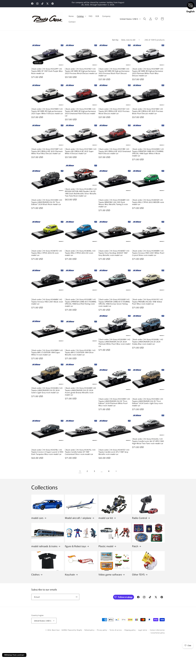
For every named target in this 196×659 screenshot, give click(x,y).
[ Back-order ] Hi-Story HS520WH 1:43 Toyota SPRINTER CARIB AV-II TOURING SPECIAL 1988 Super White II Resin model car (148, 152)
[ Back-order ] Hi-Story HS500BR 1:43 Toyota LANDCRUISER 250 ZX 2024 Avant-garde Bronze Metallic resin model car (80, 391)
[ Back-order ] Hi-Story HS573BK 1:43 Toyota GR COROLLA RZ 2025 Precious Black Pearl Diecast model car (147, 111)
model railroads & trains (44, 546)
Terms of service (116, 630)
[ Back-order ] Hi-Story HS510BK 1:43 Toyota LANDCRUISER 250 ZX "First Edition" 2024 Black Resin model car (46, 202)
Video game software (110, 574)
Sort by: (115, 39)
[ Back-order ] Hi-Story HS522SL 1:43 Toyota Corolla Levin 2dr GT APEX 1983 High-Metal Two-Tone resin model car (148, 441)
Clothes (35, 574)
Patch (135, 546)
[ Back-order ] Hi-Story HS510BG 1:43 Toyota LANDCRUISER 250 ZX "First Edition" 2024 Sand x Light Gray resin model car (147, 402)
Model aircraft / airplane (78, 517)
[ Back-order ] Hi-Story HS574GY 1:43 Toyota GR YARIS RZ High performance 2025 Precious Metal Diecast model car (81, 71)
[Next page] (116, 471)
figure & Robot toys (75, 546)
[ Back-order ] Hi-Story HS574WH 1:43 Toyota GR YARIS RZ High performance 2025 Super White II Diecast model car (47, 111)
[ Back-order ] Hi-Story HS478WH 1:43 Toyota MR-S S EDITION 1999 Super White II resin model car (47, 352)
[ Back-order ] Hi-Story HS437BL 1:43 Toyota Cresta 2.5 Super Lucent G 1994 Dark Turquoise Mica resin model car (47, 452)
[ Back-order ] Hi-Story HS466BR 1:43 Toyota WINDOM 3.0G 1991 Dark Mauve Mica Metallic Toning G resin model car (114, 203)
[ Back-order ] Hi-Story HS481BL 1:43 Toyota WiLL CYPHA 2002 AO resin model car (80, 253)
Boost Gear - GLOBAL (59, 630)
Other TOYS (138, 574)
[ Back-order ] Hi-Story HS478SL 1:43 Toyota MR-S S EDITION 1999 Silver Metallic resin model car (80, 352)
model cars (37, 517)
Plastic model (106, 546)
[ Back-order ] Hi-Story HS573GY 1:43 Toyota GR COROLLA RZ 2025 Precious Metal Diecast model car (114, 111)
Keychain (70, 574)
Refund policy (89, 630)
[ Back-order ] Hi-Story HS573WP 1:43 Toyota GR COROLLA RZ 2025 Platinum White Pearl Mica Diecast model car (47, 151)
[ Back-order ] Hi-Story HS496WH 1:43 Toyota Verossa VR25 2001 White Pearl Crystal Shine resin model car (148, 253)
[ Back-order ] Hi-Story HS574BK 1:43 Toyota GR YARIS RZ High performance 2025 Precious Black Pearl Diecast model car (114, 72)
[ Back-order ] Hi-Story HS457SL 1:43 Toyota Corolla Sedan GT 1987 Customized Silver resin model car (80, 452)
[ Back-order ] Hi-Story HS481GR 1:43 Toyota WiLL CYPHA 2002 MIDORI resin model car (148, 202)
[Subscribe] (76, 597)
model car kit (106, 517)
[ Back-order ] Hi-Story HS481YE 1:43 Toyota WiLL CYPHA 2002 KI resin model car (46, 253)
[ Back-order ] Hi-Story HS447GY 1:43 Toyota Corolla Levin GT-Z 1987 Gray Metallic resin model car (114, 452)
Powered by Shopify (75, 630)
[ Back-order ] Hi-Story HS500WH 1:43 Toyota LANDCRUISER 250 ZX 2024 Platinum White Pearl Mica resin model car (114, 342)
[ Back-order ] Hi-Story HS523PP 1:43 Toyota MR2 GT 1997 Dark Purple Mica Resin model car (47, 71)
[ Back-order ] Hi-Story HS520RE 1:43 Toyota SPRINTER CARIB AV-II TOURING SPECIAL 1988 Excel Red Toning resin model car (80, 302)
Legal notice (142, 630)
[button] (81, 16)
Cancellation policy (158, 633)
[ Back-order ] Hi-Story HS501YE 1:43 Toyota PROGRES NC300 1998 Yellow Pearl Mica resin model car (147, 301)
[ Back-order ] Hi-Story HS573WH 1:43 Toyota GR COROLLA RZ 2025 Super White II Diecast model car (80, 151)
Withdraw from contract (14, 655)
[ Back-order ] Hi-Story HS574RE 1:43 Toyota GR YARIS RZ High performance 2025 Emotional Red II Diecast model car (80, 112)
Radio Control (139, 517)
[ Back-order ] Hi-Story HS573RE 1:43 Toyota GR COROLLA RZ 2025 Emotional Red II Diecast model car (115, 151)
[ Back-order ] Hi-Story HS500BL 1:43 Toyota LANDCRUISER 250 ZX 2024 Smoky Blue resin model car (147, 341)
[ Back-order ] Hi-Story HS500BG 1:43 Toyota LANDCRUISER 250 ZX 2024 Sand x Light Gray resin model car (47, 390)
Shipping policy (130, 630)
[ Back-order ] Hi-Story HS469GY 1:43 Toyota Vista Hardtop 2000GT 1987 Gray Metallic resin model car (114, 253)
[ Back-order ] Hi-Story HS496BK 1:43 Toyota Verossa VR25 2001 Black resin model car (47, 301)
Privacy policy (102, 630)
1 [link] (80, 471)
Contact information (157, 630)
